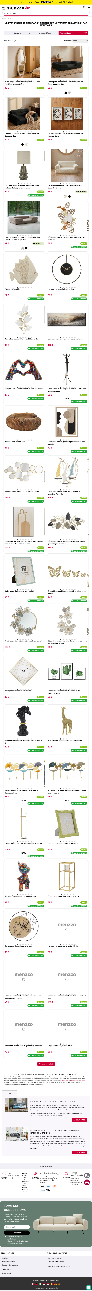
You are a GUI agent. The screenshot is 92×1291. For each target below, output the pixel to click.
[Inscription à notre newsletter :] (17, 1227)
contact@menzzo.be (76, 1175)
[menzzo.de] (36, 1284)
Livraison (5, 1258)
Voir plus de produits (46, 1064)
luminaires (74, 1080)
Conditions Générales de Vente (59, 1266)
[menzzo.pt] (59, 1284)
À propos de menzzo (55, 1258)
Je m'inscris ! (17, 1233)
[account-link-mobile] (81, 7)
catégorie (17, 33)
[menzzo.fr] (32, 1284)
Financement (6, 1270)
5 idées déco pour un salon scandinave (52, 1101)
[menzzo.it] (40, 1284)
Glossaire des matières (10, 1265)
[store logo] (42, 7)
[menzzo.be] (51, 1284)
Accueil (4, 18)
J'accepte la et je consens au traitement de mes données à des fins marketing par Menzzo (17, 1240)
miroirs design (65, 1080)
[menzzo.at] (48, 1284)
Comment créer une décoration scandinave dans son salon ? (55, 1132)
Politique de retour (8, 1261)
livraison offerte (45, 33)
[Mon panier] (84, 7)
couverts (82, 1080)
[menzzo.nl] (44, 1284)
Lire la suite (79, 1120)
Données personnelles (56, 1261)
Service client (6, 1273)
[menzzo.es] (55, 1284)
